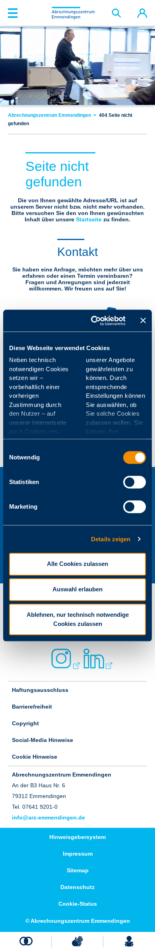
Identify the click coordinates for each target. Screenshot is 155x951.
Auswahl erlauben (77, 589)
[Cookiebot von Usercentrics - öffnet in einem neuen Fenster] (94, 321)
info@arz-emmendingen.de (48, 817)
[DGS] (77, 941)
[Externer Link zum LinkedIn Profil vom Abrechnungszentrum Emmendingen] (93, 658)
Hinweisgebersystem (77, 837)
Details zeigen (110, 539)
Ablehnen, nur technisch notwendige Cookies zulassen (78, 619)
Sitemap (78, 870)
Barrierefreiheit (32, 706)
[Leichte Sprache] (129, 941)
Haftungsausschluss (40, 690)
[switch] (134, 482)
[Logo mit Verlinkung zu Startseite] (73, 12)
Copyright (25, 723)
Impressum (78, 853)
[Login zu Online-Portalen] (142, 13)
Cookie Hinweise (34, 756)
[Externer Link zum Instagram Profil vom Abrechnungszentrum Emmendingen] (61, 658)
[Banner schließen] (143, 320)
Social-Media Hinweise (42, 740)
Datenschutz (77, 887)
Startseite (89, 219)
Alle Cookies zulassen (77, 563)
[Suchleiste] (116, 13)
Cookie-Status (77, 904)
